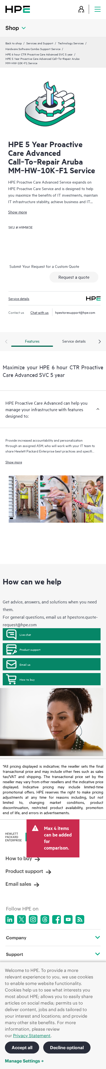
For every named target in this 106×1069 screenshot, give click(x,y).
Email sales (18, 884)
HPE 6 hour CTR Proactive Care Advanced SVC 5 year (39, 54)
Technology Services (71, 43)
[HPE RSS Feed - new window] (80, 919)
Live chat (25, 634)
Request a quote (73, 277)
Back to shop (13, 43)
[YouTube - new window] (68, 919)
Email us (25, 664)
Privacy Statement (32, 1035)
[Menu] (98, 9)
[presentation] (99, 342)
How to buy (27, 679)
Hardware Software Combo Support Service (32, 49)
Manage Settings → (24, 1061)
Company (16, 937)
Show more (17, 211)
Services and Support (39, 43)
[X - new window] (21, 919)
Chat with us (39, 312)
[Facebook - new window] (56, 919)
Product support (30, 649)
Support (14, 954)
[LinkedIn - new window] (9, 919)
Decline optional (67, 1047)
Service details (18, 298)
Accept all (22, 1047)
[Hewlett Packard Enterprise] (17, 9)
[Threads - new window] (44, 919)
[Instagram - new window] (33, 919)
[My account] (81, 9)
